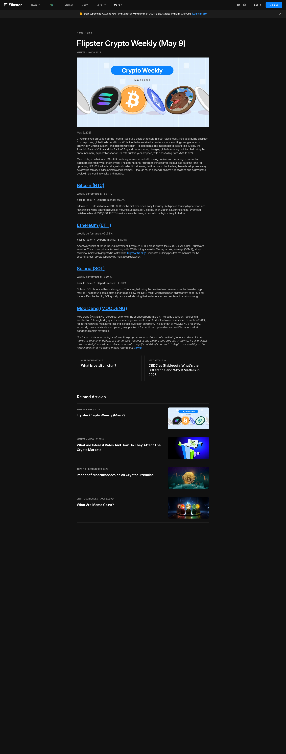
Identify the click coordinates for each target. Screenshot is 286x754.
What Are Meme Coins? (95, 505)
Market (81, 52)
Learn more (199, 13)
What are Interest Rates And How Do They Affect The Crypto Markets (119, 447)
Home (80, 32)
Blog (89, 32)
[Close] (280, 13)
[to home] (13, 5)
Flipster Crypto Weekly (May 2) (101, 415)
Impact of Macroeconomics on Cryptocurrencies (115, 475)
